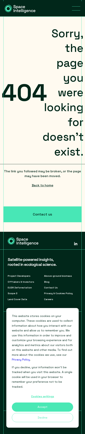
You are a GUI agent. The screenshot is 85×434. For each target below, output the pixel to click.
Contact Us (51, 287)
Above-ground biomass (58, 276)
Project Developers (19, 276)
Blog (46, 281)
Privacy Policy (21, 359)
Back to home (42, 185)
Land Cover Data (17, 299)
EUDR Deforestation (20, 287)
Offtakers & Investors (21, 281)
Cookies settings (42, 396)
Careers (48, 299)
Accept (42, 407)
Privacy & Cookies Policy (58, 293)
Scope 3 (12, 293)
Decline (42, 417)
